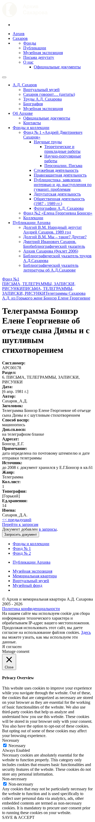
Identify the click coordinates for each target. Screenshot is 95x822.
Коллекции (33, 218)
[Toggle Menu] (4, 77)
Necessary (17, 745)
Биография (33, 104)
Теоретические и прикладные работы (62, 149)
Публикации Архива (31, 222)
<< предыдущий (16, 519)
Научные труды (48, 142)
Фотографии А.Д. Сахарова (59, 208)
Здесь (86, 632)
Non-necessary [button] (14, 779)
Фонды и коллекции (31, 127)
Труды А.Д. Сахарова (42, 99)
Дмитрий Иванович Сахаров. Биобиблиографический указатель (54, 244)
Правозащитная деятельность (60, 175)
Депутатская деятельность (57, 194)
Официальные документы (57, 67)
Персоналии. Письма (63, 165)
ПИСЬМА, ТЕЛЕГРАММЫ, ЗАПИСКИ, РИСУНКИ (37, 291)
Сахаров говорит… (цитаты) (49, 94)
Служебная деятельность (56, 170)
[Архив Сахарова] (25, 15)
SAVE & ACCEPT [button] (18, 817)
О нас (28, 62)
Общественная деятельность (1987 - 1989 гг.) (59, 201)
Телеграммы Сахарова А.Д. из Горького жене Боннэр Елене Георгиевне (46, 295)
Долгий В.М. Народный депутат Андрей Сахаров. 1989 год (52, 229)
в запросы (48, 529)
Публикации (34, 48)
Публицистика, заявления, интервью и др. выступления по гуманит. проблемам (63, 185)
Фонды (29, 43)
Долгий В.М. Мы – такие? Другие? (55, 237)
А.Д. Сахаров (25, 85)
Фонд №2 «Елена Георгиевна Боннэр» (57, 213)
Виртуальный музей (41, 89)
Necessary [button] (10, 740)
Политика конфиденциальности (31, 608)
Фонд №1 (10, 279)
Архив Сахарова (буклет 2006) (50, 251)
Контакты (32, 123)
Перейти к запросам (20, 524)
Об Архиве (23, 113)
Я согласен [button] (12, 646)
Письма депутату (38, 57)
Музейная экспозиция (43, 52)
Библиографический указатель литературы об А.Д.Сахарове (50, 267)
